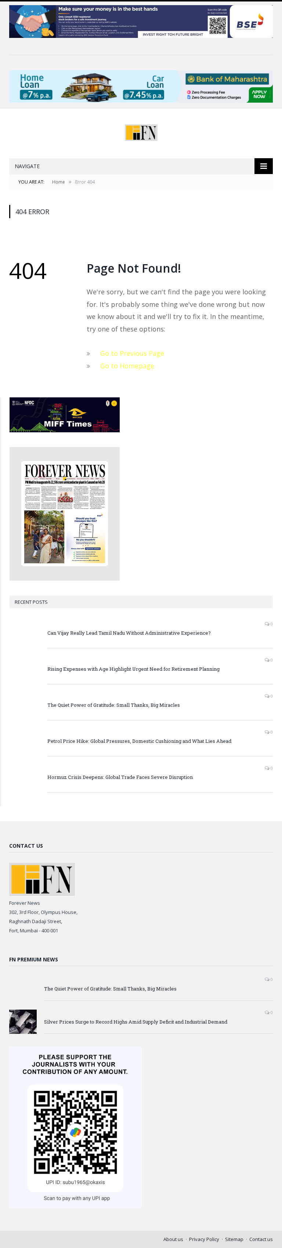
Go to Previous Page (132, 353)
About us (173, 1239)
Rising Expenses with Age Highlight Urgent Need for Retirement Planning (133, 669)
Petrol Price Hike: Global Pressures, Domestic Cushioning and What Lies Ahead (139, 741)
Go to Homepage (127, 365)
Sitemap (234, 1239)
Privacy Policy (204, 1239)
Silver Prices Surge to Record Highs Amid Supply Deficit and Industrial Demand (135, 1021)
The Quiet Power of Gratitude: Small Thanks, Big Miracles (113, 705)
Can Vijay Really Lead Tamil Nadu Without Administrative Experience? (129, 633)
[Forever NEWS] (141, 130)
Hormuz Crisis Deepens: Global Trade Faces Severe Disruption (120, 777)
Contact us (261, 1239)
